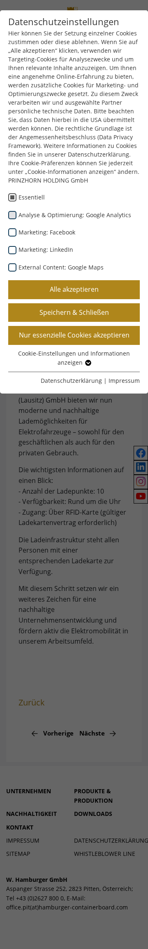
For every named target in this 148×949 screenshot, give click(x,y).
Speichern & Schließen (74, 312)
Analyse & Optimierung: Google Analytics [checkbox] (74, 215)
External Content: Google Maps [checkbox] (61, 267)
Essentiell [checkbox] (31, 197)
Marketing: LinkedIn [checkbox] (45, 249)
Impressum (124, 380)
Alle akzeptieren (74, 289)
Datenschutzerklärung (71, 380)
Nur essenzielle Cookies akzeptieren (74, 335)
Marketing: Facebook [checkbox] (46, 232)
